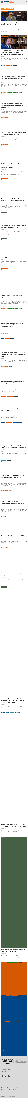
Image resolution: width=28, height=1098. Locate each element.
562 (20, 1051)
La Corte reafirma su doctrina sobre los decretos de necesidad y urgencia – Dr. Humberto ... (12, 105)
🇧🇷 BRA (10, 36)
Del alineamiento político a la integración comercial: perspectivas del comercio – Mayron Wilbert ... (13, 78)
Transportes (5, 36)
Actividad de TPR (6, 257)
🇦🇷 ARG (15, 11)
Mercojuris (3, 26)
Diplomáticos (5, 268)
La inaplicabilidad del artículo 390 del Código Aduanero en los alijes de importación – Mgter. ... (12, 324)
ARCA (3, 1021)
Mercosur (4, 212)
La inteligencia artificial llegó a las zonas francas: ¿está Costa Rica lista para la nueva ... (14, 382)
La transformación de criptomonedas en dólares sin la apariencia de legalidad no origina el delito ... (12, 408)
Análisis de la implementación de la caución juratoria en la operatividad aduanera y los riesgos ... (13, 354)
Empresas (4, 460)
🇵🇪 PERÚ (15, 65)
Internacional (5, 11)
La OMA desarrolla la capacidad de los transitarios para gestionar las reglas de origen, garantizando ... (12, 165)
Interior (3, 516)
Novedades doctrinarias (12, 92)
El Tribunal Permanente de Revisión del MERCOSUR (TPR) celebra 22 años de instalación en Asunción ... (12, 700)
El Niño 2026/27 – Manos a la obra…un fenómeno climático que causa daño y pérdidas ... (12, 477)
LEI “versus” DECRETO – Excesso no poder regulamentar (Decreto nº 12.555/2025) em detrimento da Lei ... (12, 52)
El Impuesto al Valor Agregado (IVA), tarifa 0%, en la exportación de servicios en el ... (13, 447)
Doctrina (4, 92)
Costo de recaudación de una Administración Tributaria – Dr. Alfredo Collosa (12, 503)
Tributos (11, 11)
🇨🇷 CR (10, 366)
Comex (3, 65)
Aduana (3, 712)
